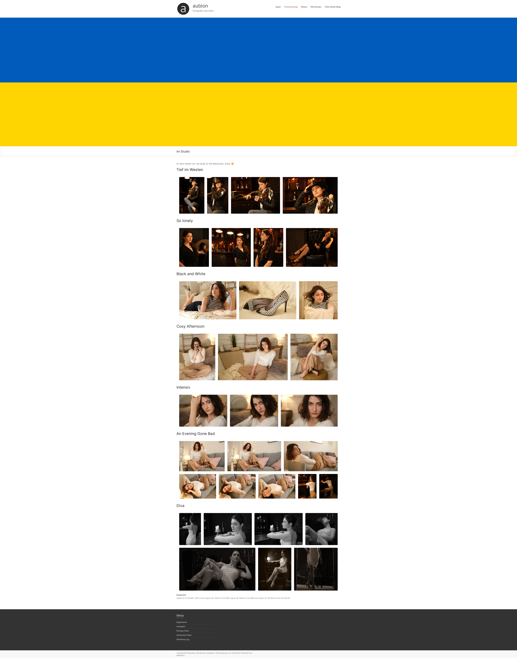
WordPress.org (183, 639)
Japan (278, 6)
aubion (200, 6)
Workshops (316, 6)
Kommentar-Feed (184, 635)
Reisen (304, 6)
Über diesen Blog (332, 6)
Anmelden (181, 626)
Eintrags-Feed (183, 631)
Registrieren (182, 622)
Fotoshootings (291, 6)
